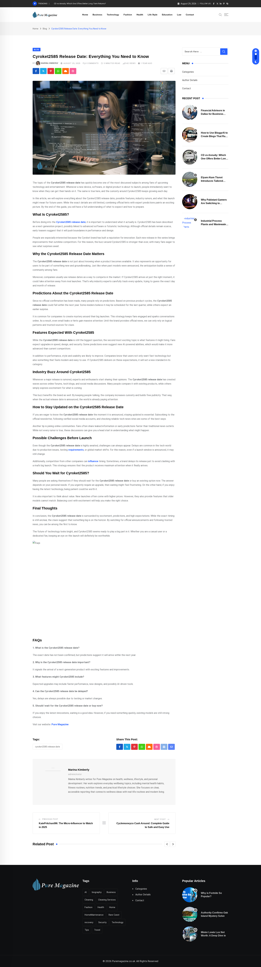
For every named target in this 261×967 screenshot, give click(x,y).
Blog (45, 28)
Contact (190, 14)
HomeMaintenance (94, 914)
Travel (97, 930)
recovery (89, 922)
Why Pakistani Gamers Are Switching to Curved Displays (214, 203)
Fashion (128, 14)
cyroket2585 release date (47, 746)
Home (85, 14)
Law (179, 14)
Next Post (160, 819)
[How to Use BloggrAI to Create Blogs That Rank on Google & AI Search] (189, 134)
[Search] (220, 14)
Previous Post (50, 819)
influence (93, 461)
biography (97, 892)
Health (140, 14)
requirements (76, 449)
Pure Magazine (60, 724)
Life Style (152, 14)
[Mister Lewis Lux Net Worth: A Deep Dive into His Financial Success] (189, 934)
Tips (87, 930)
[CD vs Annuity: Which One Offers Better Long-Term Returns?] (189, 157)
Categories (188, 71)
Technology (113, 14)
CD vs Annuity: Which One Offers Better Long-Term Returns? (80, 3)
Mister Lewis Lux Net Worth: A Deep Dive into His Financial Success (214, 935)
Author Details (189, 80)
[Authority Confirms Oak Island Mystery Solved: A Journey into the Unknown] (189, 914)
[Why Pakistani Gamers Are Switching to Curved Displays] (189, 201)
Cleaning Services (107, 899)
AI (86, 892)
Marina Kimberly (49, 63)
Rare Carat (114, 914)
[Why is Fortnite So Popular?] (189, 894)
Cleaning (89, 899)
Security (102, 922)
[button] (167, 844)
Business (97, 14)
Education (167, 14)
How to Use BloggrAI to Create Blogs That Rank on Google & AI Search (214, 136)
